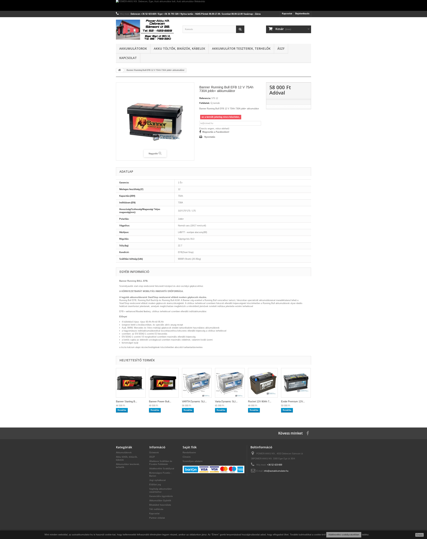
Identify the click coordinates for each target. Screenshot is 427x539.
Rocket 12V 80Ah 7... (259, 401)
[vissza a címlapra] (119, 70)
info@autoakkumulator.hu (276, 471)
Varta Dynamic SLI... (226, 401)
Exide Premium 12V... (293, 401)
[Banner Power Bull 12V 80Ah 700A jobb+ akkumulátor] (164, 383)
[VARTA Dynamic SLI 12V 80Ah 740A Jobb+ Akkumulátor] (197, 383)
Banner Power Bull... (160, 401)
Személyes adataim (193, 461)
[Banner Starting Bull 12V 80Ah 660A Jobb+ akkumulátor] (131, 383)
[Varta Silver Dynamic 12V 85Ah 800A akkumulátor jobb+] (230, 383)
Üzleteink (154, 452)
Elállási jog (155, 484)
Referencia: (205, 98)
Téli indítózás (156, 509)
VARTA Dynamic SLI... (194, 401)
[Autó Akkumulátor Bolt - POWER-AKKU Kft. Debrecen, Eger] (147, 30)
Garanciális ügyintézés (161, 496)
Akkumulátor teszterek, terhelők (241, 48)
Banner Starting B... (126, 401)
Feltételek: (204, 103)
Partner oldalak (157, 518)
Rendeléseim (189, 452)
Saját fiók (190, 447)
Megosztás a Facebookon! (215, 132)
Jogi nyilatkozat (157, 480)
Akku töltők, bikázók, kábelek (179, 48)
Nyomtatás (209, 137)
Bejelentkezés (302, 13)
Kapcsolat (287, 13)
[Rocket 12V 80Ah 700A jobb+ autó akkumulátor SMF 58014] (263, 383)
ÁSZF (281, 48)
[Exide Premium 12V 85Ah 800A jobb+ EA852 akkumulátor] (296, 383)
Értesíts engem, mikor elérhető (214, 128)
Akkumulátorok (133, 48)
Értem (419, 535)
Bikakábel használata (160, 505)
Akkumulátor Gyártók (160, 500)
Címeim (187, 457)
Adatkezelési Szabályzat (161, 468)
